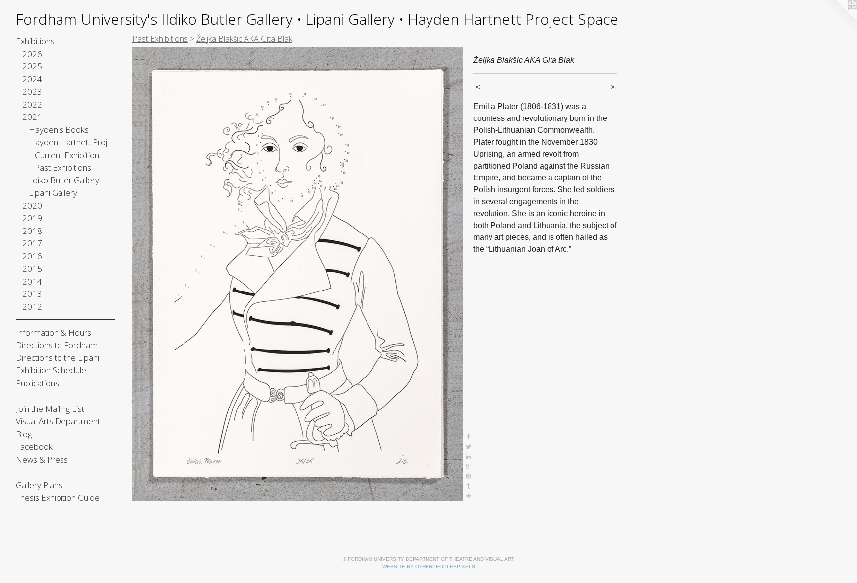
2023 (32, 91)
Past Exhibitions (63, 167)
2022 (32, 104)
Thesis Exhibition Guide (58, 497)
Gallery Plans (39, 485)
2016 (32, 256)
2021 (32, 116)
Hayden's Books (59, 129)
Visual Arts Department (58, 421)
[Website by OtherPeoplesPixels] (837, 20)
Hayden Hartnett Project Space (72, 142)
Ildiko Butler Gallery (64, 180)
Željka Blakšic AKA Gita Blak (244, 38)
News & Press (42, 459)
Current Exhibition (67, 155)
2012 (32, 306)
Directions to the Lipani (57, 357)
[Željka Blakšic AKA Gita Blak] (297, 274)
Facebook (34, 446)
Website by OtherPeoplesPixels (428, 566)
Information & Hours (53, 332)
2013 (32, 293)
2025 (32, 66)
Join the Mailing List (50, 408)
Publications (37, 383)
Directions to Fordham (57, 344)
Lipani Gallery (53, 192)
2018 (32, 230)
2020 (32, 205)
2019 (32, 218)
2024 (32, 79)
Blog (24, 434)
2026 (32, 53)
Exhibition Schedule (51, 370)
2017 (32, 243)
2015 (32, 268)
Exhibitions (35, 41)
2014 (32, 281)
